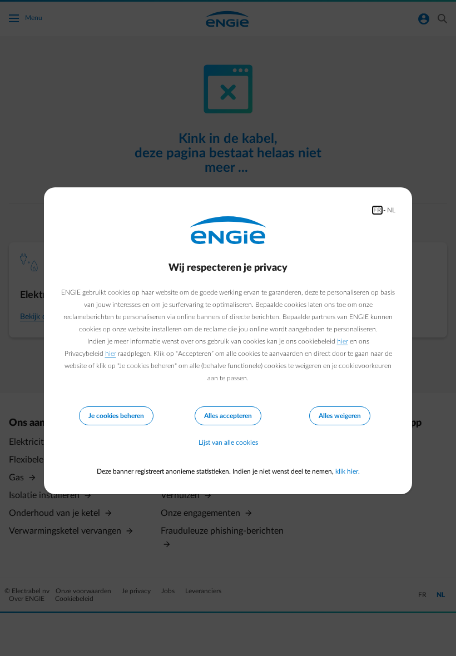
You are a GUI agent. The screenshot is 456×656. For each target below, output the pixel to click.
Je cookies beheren (116, 416)
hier (342, 341)
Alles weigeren (340, 416)
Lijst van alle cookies (228, 442)
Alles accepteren (228, 416)
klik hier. (347, 471)
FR (377, 210)
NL (391, 210)
